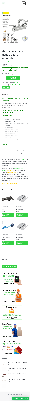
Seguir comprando (9, 266)
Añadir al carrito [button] (5, 214)
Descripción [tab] (5, 94)
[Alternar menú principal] (24, 3)
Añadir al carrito (13, 78)
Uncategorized (5, 61)
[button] (27, 3)
